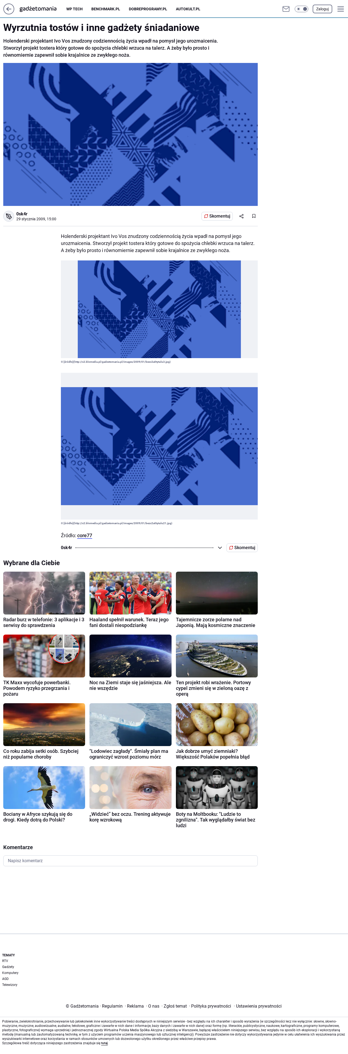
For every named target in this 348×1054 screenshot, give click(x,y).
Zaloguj (322, 9)
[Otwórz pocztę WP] (286, 9)
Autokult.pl (188, 9)
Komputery (10, 973)
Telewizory (9, 985)
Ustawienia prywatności (258, 1006)
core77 (84, 535)
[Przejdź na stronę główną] (8, 12)
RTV (5, 961)
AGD (5, 979)
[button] (301, 9)
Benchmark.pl (105, 9)
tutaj (104, 1043)
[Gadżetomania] (42, 9)
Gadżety (8, 967)
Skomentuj (219, 216)
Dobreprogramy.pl (148, 9)
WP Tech (74, 9)
